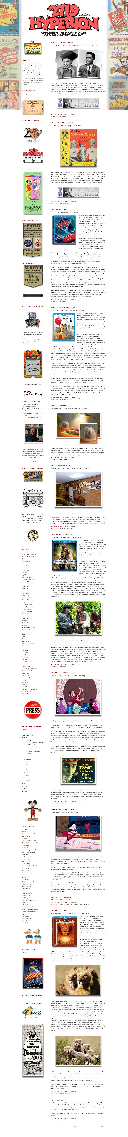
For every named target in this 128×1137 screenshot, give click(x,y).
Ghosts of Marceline (27, 600)
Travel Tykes (25, 673)
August (28, 762)
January (28, 780)
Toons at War (25, 902)
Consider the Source (27, 568)
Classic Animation (66, 803)
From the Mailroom (27, 598)
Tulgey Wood (25, 904)
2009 (25, 786)
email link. (38, 522)
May (27, 770)
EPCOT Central (26, 854)
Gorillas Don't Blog (27, 857)
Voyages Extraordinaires (28, 914)
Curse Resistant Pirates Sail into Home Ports (67, 537)
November (28, 740)
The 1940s (25, 650)
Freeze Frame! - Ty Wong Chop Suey (64, 812)
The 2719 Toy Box (27, 662)
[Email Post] (79, 114)
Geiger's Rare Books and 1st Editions (32, 417)
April (27, 772)
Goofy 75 (24, 602)
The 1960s (25, 655)
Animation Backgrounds (28, 834)
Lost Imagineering (27, 604)
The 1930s (25, 648)
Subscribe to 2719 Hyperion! (33, 384)
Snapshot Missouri (66, 528)
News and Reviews (66, 116)
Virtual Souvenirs (27, 687)
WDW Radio (25, 916)
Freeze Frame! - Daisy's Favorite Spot (61, 899)
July (27, 765)
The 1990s (25, 659)
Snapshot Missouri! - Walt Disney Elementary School (70, 468)
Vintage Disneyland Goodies (30, 909)
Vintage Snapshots (27, 680)
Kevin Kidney (26, 870)
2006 (25, 794)
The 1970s (25, 657)
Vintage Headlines (27, 678)
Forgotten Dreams (27, 591)
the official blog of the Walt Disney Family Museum (88, 83)
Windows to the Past (27, 694)
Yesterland (25, 923)
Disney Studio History (28, 579)
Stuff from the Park (27, 891)
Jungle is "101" (26, 868)
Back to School (26, 559)
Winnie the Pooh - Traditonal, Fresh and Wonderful (69, 310)
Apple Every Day (57, 1100)
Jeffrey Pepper (26, 95)
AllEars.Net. (25, 831)
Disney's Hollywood (27, 582)
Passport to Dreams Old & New (30, 882)
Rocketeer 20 (25, 625)
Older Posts (103, 1126)
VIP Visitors (25, 684)
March (27, 775)
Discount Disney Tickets (32, 1018)
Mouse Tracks (26, 879)
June (27, 767)
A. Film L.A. (25, 829)
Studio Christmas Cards (28, 643)
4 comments (73, 299)
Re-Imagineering (26, 886)
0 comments (73, 114)
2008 (25, 789)
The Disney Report (27, 898)
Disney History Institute (28, 852)
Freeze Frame (64, 459)
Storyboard (61, 83)
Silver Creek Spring (27, 630)
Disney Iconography (27, 577)
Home (75, 1126)
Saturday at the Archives (28, 627)
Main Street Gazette (27, 873)
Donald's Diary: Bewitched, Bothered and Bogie (68, 675)
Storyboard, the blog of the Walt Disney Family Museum (80, 172)
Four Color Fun (26, 593)
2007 (25, 791)
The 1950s (86, 803)
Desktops (24, 572)
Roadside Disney (26, 623)
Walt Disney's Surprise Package (30, 689)
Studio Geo (25, 646)
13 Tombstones (26, 552)
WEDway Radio (26, 918)
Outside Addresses (27, 611)
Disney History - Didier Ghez (30, 850)
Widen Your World (27, 921)
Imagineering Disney (27, 859)
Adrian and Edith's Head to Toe (30, 404)
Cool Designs (25, 570)
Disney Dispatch (26, 847)
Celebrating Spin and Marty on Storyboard (66, 125)
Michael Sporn (26, 877)
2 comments (73, 801)
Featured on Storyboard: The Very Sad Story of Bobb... (34, 743)
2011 (25, 738)
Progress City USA (27, 884)
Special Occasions (27, 641)
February (28, 778)
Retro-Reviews (26, 620)
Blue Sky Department (28, 561)
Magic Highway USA (28, 607)
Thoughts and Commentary (69, 1120)
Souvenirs (24, 639)
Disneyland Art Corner (28, 584)
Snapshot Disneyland (28, 632)
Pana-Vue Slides (26, 614)
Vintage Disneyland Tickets (29, 911)
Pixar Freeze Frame (27, 618)
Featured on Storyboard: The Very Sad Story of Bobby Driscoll (74, 45)
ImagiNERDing (26, 861)
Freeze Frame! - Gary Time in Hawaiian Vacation (69, 408)
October (28, 757)
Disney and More (26, 845)
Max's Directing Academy (29, 406)
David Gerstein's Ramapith (29, 840)
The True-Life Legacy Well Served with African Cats (70, 913)
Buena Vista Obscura (27, 563)
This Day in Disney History (29, 900)
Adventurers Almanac (28, 556)
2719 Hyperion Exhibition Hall (30, 554)
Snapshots (25, 636)
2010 (25, 783)
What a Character (26, 691)
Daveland (24, 838)
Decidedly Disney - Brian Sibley (31, 843)
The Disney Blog (26, 895)
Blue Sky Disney (26, 836)
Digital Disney (26, 575)
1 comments (73, 201)
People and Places (27, 616)
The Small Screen (26, 664)
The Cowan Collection (28, 893)
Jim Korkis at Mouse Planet (29, 866)
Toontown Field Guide (28, 671)
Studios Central (26, 889)
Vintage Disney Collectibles (29, 907)
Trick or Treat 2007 (27, 675)
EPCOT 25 (25, 588)
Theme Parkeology (27, 666)
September (28, 759)
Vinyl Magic (25, 682)
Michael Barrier (26, 875)
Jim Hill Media (26, 863)
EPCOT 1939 (25, 586)
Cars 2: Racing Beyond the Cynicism (64, 212)
